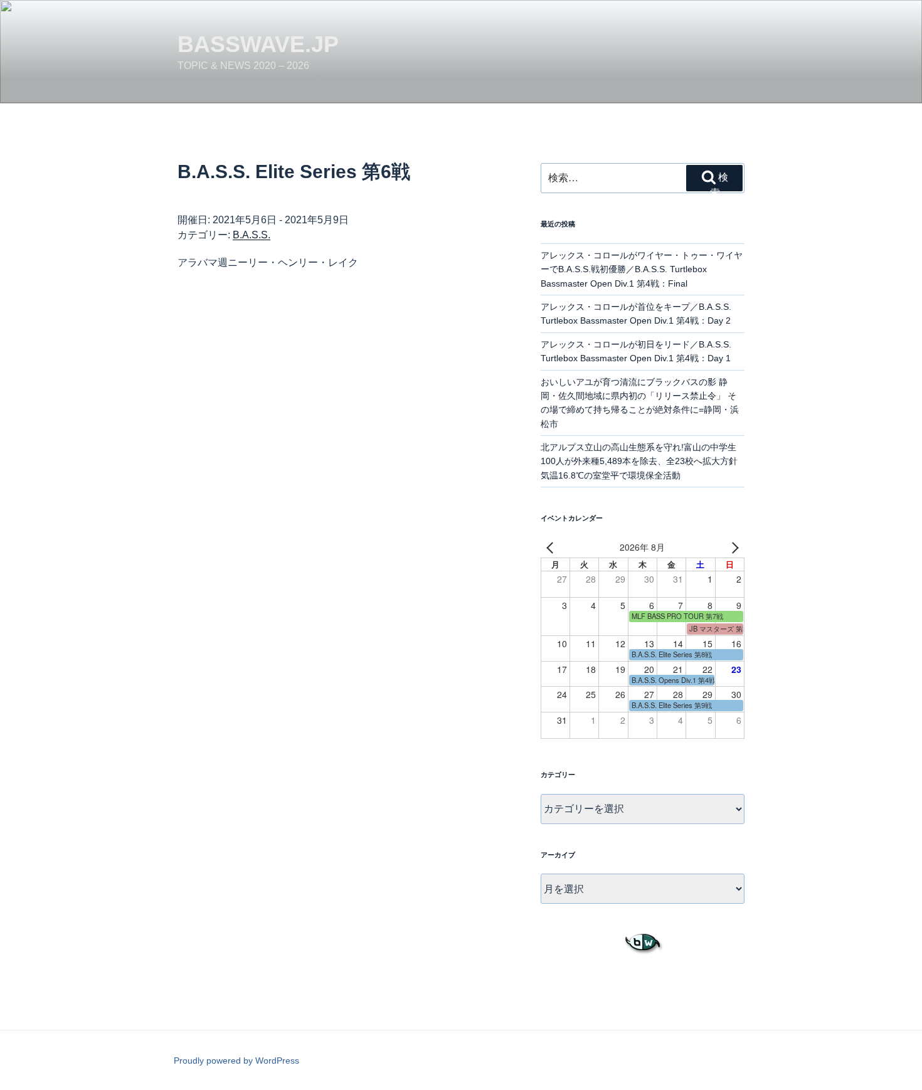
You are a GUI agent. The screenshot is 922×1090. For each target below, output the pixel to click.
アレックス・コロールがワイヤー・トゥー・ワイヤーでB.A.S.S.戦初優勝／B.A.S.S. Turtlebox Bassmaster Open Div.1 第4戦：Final (642, 269)
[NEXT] (732, 547)
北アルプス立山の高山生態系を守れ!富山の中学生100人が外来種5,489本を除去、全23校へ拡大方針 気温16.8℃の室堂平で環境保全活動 (643, 461)
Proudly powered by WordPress (236, 1061)
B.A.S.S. (251, 235)
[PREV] (552, 547)
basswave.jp (258, 44)
